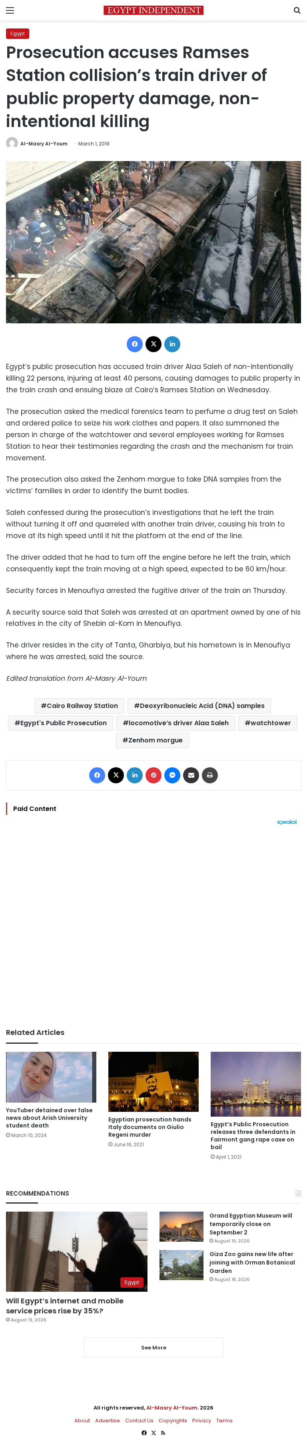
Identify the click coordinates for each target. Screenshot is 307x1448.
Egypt (17, 33)
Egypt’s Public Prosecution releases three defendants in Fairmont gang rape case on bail (253, 1135)
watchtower (271, 723)
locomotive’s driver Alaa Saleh (179, 723)
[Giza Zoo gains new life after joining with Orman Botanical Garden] (181, 1265)
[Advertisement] (153, 926)
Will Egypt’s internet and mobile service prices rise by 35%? (65, 1306)
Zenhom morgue (155, 740)
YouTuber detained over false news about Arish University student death (49, 1117)
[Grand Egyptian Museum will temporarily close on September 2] (181, 1227)
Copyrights (173, 1420)
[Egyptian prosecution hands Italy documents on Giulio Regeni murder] (153, 1082)
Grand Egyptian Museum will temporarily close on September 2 (250, 1224)
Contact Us (139, 1420)
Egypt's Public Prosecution (63, 723)
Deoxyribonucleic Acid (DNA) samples (202, 705)
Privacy (201, 1420)
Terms (224, 1420)
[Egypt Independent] (153, 10)
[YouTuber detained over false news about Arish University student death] (51, 1077)
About (82, 1420)
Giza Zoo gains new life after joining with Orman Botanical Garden (252, 1262)
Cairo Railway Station (82, 705)
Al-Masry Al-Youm (44, 143)
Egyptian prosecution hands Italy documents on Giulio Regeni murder (149, 1127)
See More (153, 1347)
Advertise (107, 1420)
